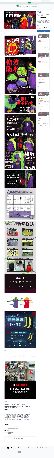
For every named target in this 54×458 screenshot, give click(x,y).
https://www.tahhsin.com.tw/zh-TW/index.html (12, 401)
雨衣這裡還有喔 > (18, 8)
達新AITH (40, 12)
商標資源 (29, 450)
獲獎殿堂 (29, 451)
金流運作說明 (20, 452)
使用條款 (19, 450)
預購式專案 (38, 11)
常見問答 (24, 438)
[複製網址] (48, 27)
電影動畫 (41, 11)
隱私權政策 (19, 451)
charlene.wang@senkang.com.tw (13, 428)
